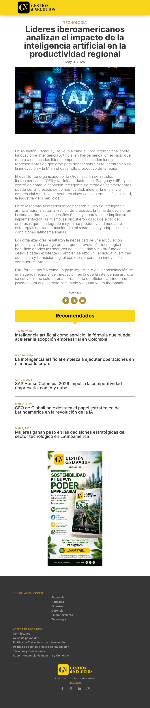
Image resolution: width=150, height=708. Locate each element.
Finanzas (57, 606)
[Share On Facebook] (65, 300)
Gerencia (57, 610)
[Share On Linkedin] (82, 300)
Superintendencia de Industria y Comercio (41, 655)
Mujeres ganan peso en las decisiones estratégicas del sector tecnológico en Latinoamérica (70, 434)
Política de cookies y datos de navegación (41, 647)
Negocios (57, 602)
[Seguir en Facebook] (62, 688)
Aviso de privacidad (26, 638)
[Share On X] (74, 300)
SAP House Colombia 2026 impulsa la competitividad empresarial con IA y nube (68, 385)
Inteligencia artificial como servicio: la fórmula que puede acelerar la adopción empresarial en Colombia (72, 337)
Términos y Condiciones (29, 651)
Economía (57, 597)
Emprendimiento (62, 615)
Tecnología (75, 22)
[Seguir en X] (70, 688)
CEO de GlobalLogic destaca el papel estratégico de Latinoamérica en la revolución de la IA (67, 410)
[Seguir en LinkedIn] (79, 688)
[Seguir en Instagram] (87, 688)
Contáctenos (21, 633)
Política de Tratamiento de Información (39, 642)
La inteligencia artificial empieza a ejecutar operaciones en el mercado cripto (74, 361)
